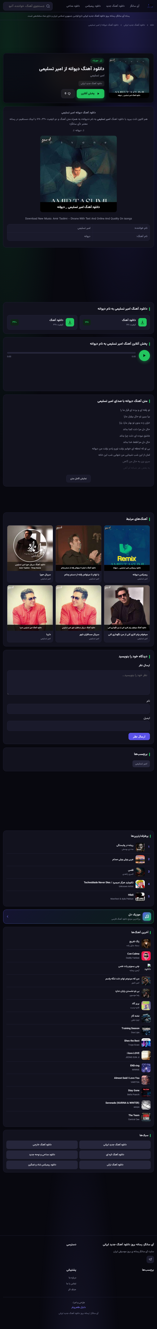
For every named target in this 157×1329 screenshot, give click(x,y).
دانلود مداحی (73, 6)
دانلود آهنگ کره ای (115, 1155)
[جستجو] (48, 6)
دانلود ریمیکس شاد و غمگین (42, 1165)
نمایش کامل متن (78, 479)
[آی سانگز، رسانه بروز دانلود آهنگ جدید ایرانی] (150, 6)
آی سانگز (134, 6)
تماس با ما (71, 1284)
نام (148, 701)
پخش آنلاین (88, 93)
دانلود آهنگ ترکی (115, 1165)
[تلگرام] (150, 1259)
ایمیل (147, 718)
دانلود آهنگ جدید (115, 6)
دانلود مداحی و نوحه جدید (42, 1155)
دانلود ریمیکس (93, 6)
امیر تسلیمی (141, 764)
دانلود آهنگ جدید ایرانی (134, 25)
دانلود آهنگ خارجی (42, 1145)
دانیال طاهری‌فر (78, 1307)
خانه (152, 25)
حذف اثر (72, 1290)
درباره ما (72, 1278)
